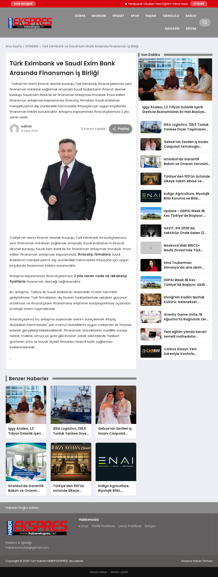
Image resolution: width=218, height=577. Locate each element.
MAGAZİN (172, 28)
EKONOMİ (99, 16)
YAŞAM (150, 16)
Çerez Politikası (130, 526)
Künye (83, 526)
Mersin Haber (98, 572)
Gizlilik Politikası (103, 526)
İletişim (150, 526)
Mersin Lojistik (119, 572)
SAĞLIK (190, 16)
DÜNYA (80, 16)
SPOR (135, 16)
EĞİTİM (191, 28)
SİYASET (118, 16)
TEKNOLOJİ (170, 16)
